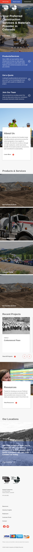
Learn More (7, 154)
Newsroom (5, 506)
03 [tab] (18, 47)
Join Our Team (5, 1)
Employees (5, 513)
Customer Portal (27, 1)
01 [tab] (12, 47)
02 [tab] (15, 47)
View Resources (9, 402)
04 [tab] (20, 47)
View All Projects (7, 356)
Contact (4, 521)
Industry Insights (7, 510)
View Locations (7, 462)
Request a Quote (16, 1)
